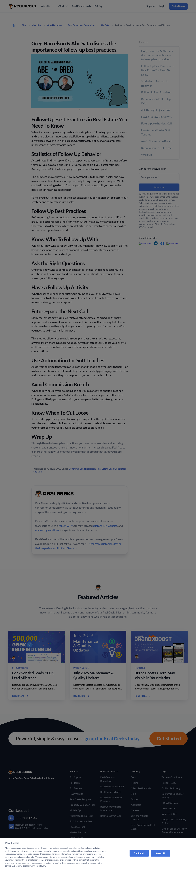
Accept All (160, 853)
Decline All (139, 853)
